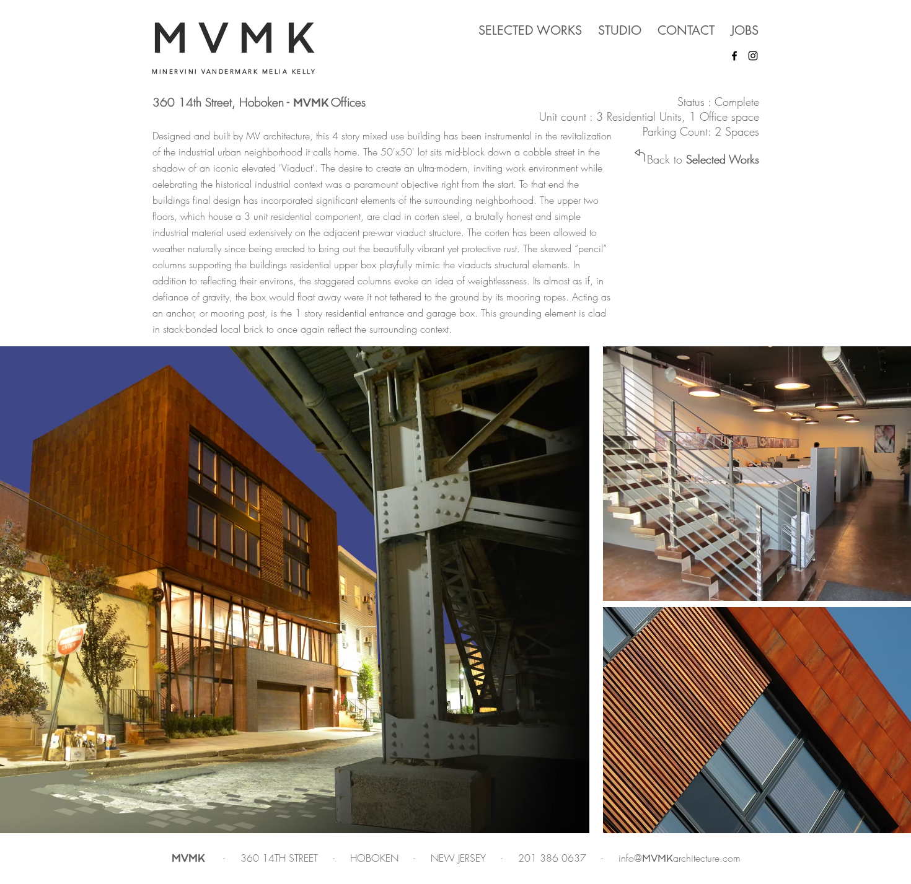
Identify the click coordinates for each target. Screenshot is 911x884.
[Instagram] (753, 56)
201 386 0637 (553, 858)
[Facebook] (734, 56)
